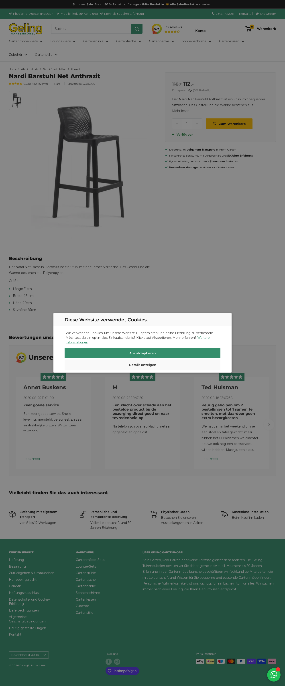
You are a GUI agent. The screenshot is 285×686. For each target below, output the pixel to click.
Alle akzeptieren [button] (142, 353)
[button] (142, 365)
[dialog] (142, 343)
